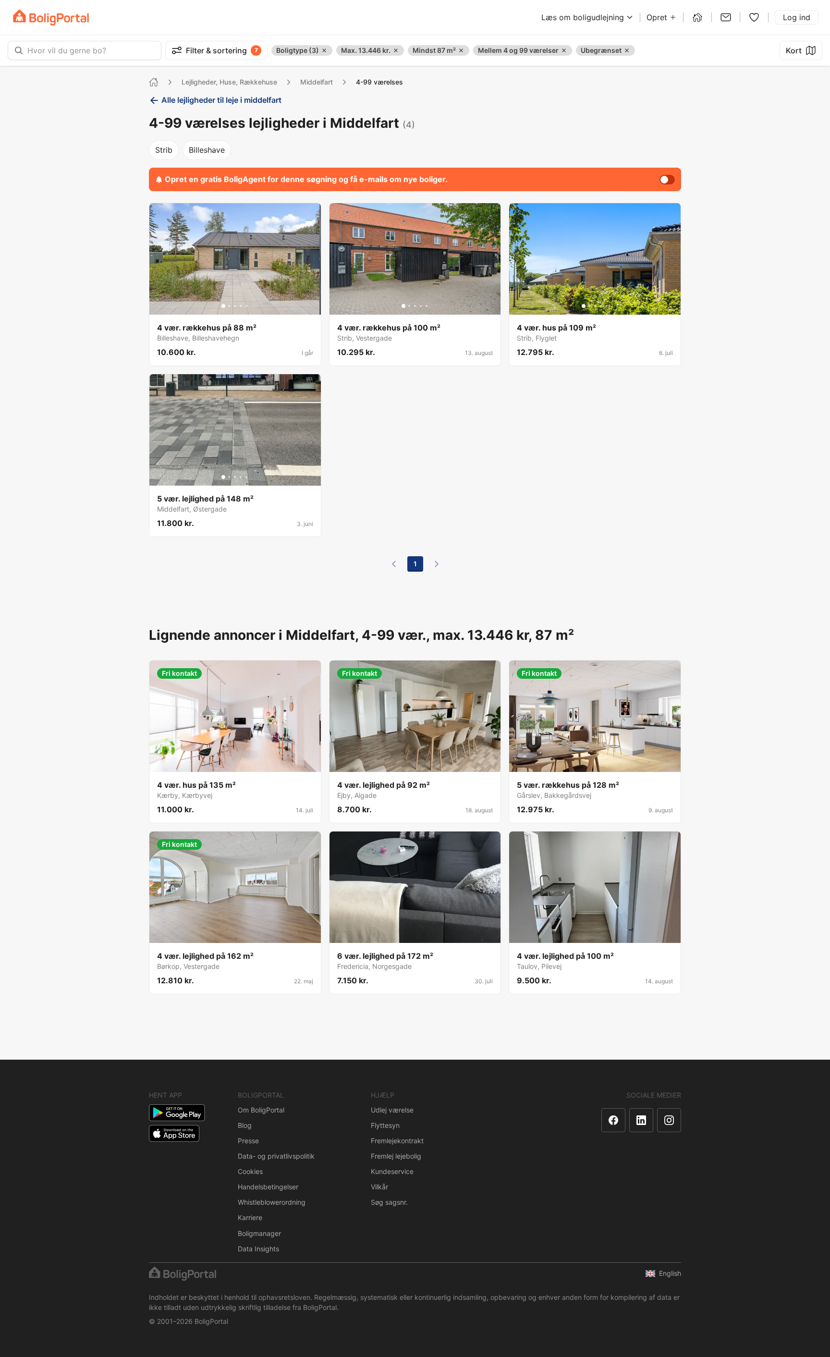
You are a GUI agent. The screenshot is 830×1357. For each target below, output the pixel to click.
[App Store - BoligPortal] (174, 1133)
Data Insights (258, 1249)
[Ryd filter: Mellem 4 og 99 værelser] (564, 50)
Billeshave (207, 150)
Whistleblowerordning (271, 1202)
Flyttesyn (385, 1125)
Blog (245, 1125)
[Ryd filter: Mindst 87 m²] (461, 50)
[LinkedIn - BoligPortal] (641, 1120)
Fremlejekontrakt (397, 1141)
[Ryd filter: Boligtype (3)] (324, 50)
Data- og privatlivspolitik (276, 1156)
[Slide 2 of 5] (229, 306)
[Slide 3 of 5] (235, 306)
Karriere (250, 1217)
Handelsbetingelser (268, 1187)
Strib (163, 150)
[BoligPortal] (51, 17)
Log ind (796, 17)
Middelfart (316, 82)
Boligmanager (259, 1233)
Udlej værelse (392, 1110)
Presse (248, 1141)
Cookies (250, 1171)
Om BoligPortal (261, 1110)
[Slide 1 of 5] (223, 306)
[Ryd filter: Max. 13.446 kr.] (395, 50)
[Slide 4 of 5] (241, 306)
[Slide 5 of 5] (246, 306)
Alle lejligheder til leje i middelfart (221, 100)
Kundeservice (392, 1171)
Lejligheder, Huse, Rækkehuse (229, 82)
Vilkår (379, 1187)
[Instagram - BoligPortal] (669, 1120)
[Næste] (436, 564)
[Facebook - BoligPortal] (613, 1120)
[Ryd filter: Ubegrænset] (626, 50)
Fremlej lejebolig (396, 1156)
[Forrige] (394, 564)
